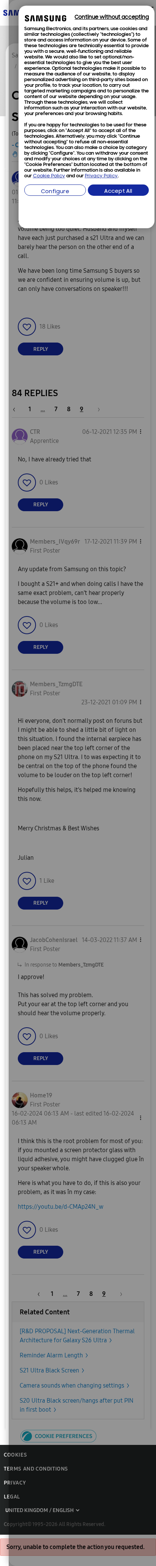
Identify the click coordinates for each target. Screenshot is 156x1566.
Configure (55, 192)
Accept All (118, 191)
